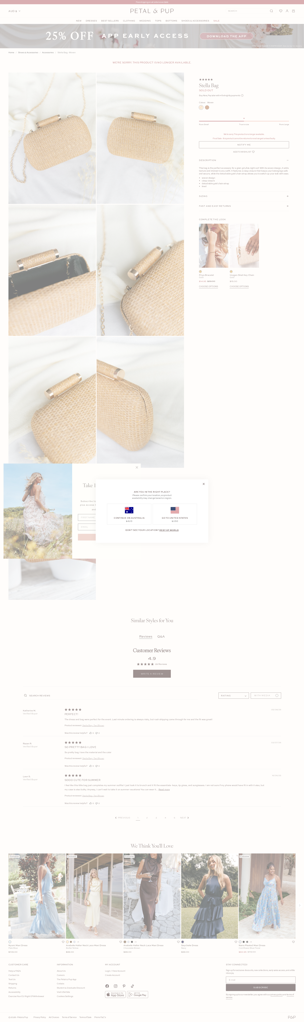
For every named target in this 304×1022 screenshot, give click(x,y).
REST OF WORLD (169, 530)
